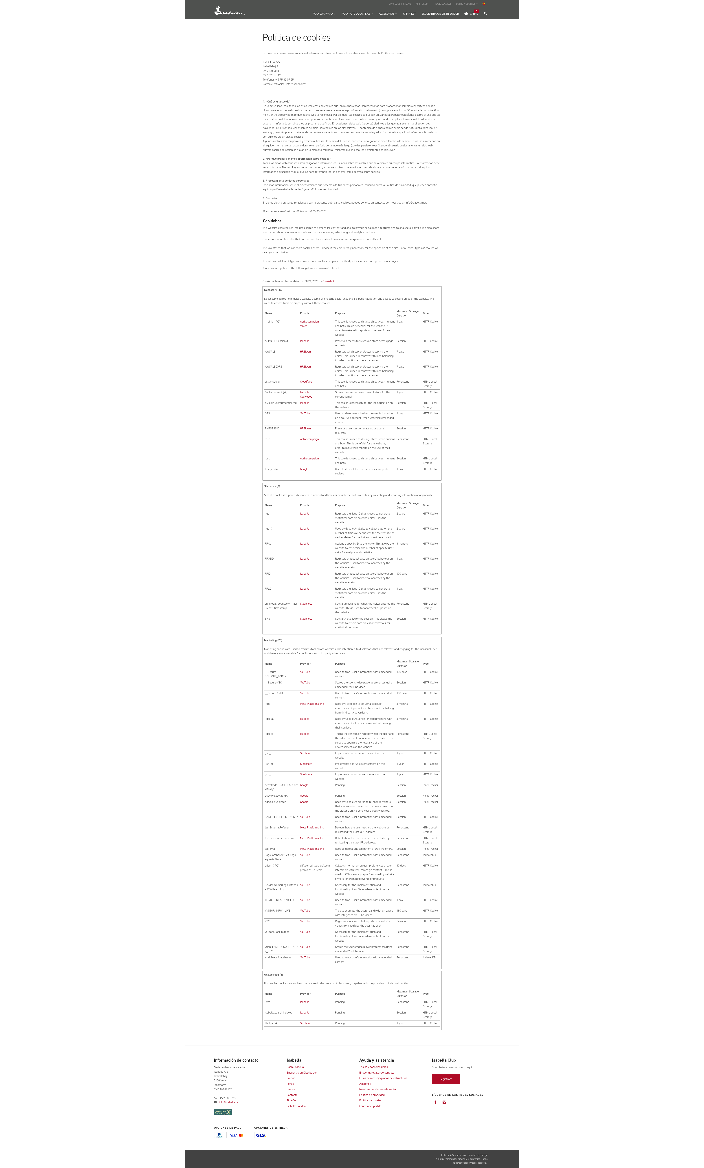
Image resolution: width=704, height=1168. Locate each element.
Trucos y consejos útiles (373, 1067)
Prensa (291, 1089)
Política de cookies (370, 1100)
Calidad (291, 1078)
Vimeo (303, 326)
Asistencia (365, 1084)
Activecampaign (309, 321)
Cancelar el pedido (370, 1106)
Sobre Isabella (295, 1067)
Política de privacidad (372, 1095)
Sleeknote (306, 603)
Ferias (290, 1084)
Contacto (292, 1095)
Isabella (304, 341)
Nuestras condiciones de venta (377, 1089)
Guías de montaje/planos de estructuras (383, 1078)
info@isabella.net (229, 1102)
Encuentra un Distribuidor (302, 1072)
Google (304, 469)
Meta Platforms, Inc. (312, 704)
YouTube (305, 413)
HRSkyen (305, 351)
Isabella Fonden (296, 1106)
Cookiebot (328, 281)
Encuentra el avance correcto (376, 1072)
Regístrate (446, 1079)
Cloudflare (306, 381)
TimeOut (292, 1100)
